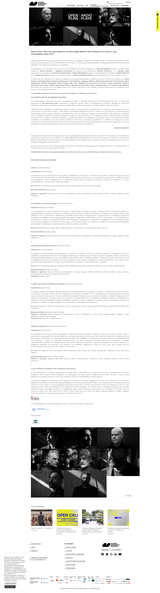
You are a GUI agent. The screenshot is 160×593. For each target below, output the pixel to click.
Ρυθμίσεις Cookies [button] (10, 583)
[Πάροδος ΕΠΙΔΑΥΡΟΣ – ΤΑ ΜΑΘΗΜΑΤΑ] (41, 517)
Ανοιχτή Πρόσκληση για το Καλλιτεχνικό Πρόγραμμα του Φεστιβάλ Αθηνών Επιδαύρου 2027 (66, 530)
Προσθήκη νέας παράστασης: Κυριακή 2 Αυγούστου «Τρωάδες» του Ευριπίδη (118, 530)
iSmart (98, 588)
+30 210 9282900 (36, 560)
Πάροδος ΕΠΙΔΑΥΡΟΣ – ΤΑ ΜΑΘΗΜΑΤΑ (41, 528)
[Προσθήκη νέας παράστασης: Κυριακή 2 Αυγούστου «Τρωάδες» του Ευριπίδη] (118, 517)
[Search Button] (107, 2)
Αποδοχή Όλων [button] (10, 587)
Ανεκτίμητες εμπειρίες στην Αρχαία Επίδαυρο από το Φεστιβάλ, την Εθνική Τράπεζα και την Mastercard (92, 530)
